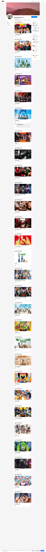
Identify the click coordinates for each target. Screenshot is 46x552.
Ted (15, 349)
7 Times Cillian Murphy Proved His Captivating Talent (36, 28)
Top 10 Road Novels (36, 25)
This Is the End (17, 211)
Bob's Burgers (17, 400)
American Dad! (17, 383)
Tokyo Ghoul (17, 160)
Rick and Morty (17, 452)
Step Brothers (17, 503)
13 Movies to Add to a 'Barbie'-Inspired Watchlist (36, 31)
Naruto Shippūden (18, 366)
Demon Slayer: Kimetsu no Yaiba (20, 194)
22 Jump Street (17, 51)
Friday (16, 143)
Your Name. (17, 120)
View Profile (35, 43)
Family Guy (17, 486)
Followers (8, 24)
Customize (33, 550)
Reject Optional (38, 550)
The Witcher (17, 469)
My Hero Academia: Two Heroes (20, 280)
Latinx (35, 23)
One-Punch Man (17, 246)
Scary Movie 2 (17, 177)
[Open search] (29, 1)
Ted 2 (16, 263)
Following (8, 23)
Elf (15, 68)
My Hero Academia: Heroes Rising (20, 297)
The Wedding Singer (18, 34)
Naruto (16, 435)
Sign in (43, 1)
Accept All (42, 550)
